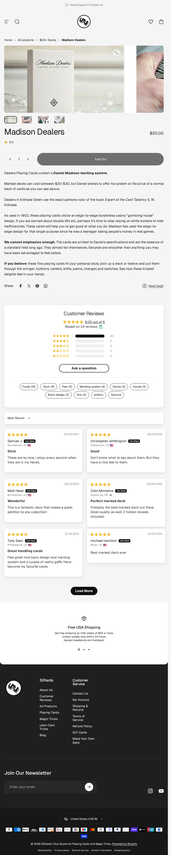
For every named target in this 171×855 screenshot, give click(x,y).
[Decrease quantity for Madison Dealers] (9, 159)
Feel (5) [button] (67, 386)
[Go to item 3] (43, 119)
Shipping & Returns (80, 708)
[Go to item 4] (59, 119)
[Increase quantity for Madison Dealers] (29, 159)
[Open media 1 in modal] (116, 53)
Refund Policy (82, 726)
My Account (81, 700)
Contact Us (80, 693)
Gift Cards (80, 732)
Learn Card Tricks (47, 727)
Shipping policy (122, 850)
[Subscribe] (89, 787)
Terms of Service (79, 718)
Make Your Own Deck (83, 740)
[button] (61, 336)
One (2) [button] (81, 395)
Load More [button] (84, 591)
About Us (46, 690)
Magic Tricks (49, 719)
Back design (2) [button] (58, 395)
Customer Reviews (47, 698)
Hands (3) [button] (139, 386)
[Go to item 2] (26, 119)
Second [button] (116, 395)
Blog (43, 735)
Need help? (156, 286)
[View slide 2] (84, 649)
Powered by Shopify (124, 844)
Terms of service (80, 850)
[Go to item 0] (10, 119)
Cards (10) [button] (28, 386)
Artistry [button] (98, 395)
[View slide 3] (89, 649)
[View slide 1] (79, 649)
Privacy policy (61, 850)
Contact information (101, 850)
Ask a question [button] (84, 368)
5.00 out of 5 (95, 322)
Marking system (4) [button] (92, 386)
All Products (48, 706)
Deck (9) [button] (48, 386)
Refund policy (45, 850)
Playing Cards (49, 712)
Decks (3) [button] (119, 386)
